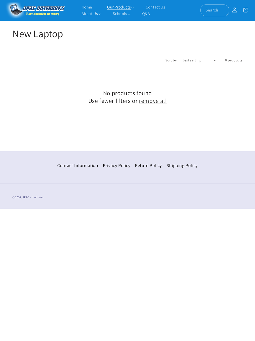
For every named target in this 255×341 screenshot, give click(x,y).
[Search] (223, 10)
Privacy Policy (116, 165)
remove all (153, 101)
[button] (116, 7)
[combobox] (215, 10)
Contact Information (77, 165)
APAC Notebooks (33, 197)
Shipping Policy (182, 165)
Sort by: (171, 60)
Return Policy (148, 165)
